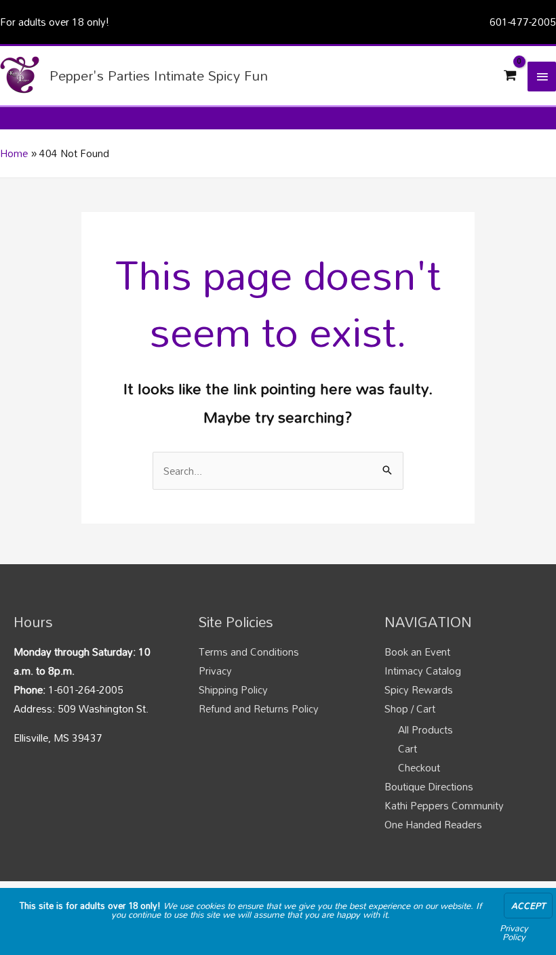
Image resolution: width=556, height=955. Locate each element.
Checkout (419, 767)
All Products (425, 729)
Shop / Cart (409, 708)
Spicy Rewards (418, 689)
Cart (407, 748)
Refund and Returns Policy (259, 708)
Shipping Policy (233, 689)
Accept (528, 905)
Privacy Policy (514, 932)
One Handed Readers (433, 824)
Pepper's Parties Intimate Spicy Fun (158, 75)
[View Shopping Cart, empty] (509, 76)
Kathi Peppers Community (444, 805)
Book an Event (417, 651)
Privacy (215, 670)
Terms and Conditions (249, 651)
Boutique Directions (428, 786)
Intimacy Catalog (422, 670)
